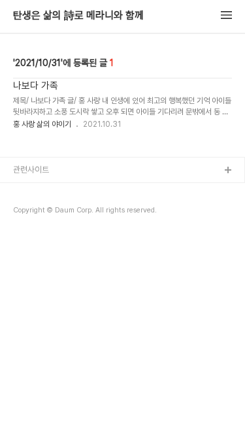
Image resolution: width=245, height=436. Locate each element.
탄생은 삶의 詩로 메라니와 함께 (78, 16)
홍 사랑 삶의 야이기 (42, 124)
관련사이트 (31, 170)
